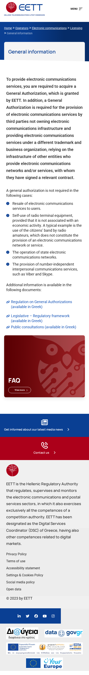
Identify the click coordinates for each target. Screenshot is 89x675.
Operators (21, 28)
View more (20, 390)
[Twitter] (27, 615)
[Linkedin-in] (19, 615)
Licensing (76, 28)
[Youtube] (44, 615)
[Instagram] (53, 615)
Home (8, 28)
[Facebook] (36, 615)
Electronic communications (49, 28)
